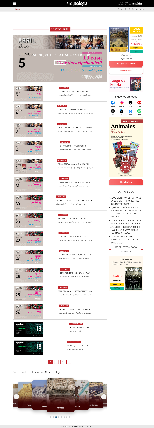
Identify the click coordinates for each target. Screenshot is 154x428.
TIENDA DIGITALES (124, 5)
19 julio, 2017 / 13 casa (79, 327)
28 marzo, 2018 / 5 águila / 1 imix (73, 237)
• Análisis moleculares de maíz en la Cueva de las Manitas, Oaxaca (124, 230)
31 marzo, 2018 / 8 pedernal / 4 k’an (75, 182)
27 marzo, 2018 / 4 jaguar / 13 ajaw (75, 255)
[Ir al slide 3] (56, 417)
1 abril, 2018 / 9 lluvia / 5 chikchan (73, 164)
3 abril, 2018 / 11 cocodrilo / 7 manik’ (74, 128)
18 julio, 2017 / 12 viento (78, 346)
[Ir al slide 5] (61, 417)
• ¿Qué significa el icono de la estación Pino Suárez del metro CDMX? (125, 201)
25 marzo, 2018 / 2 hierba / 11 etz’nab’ (75, 291)
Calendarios (64, 87)
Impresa (136, 48)
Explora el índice (126, 70)
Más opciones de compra (126, 64)
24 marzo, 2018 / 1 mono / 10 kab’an (75, 309)
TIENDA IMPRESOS (124, 2)
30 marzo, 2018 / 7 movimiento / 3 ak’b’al (74, 200)
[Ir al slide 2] (53, 417)
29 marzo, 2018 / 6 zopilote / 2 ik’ (72, 218)
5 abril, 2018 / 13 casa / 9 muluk (73, 91)
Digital (136, 52)
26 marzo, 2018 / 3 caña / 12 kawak (75, 273)
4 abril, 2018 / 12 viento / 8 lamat (60, 55)
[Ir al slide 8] (69, 417)
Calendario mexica (76, 324)
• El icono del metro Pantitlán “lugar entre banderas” (124, 240)
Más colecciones (126, 182)
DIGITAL (117, 288)
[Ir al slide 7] (67, 417)
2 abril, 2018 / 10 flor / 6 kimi (73, 146)
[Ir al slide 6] (64, 417)
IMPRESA (117, 284)
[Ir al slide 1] (50, 417)
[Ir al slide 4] (58, 417)
